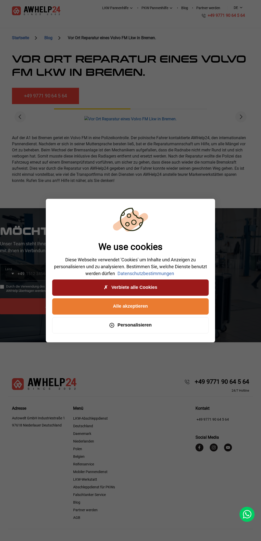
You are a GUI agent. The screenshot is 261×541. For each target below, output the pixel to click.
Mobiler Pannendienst (90, 472)
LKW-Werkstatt (85, 479)
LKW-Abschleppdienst (90, 418)
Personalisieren (135, 325)
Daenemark (82, 434)
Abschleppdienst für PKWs (94, 487)
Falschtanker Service (89, 495)
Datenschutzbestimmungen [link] (146, 273)
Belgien (79, 456)
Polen (77, 449)
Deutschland (83, 426)
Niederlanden (83, 441)
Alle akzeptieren (130, 306)
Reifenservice (83, 464)
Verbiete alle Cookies (134, 287)
